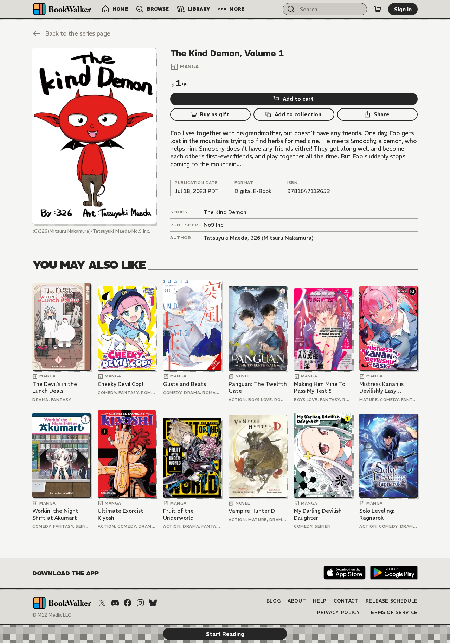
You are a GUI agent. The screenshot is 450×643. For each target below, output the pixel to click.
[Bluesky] (153, 603)
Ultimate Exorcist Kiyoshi (120, 514)
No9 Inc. (214, 224)
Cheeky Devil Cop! (120, 384)
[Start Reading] (94, 136)
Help (320, 601)
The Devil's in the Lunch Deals (54, 387)
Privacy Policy (338, 612)
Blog (273, 601)
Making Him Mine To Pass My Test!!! (319, 387)
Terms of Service (392, 612)
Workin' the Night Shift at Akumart (55, 514)
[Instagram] (140, 603)
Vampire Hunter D (252, 510)
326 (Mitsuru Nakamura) (282, 238)
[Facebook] (127, 603)
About (297, 601)
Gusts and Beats (184, 384)
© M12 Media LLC (51, 615)
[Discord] (115, 603)
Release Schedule (392, 601)
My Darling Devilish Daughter (318, 514)
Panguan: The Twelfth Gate (258, 387)
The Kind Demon (225, 212)
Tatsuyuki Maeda (226, 238)
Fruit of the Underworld (178, 514)
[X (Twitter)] (102, 603)
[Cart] (377, 9)
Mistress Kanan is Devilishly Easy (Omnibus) (381, 387)
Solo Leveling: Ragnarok (376, 514)
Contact (346, 601)
